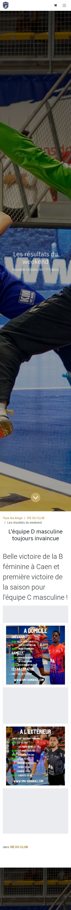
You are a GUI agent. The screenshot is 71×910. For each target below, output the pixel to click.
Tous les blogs (13, 518)
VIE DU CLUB (35, 518)
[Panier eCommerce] (55, 5)
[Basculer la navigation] (64, 5)
